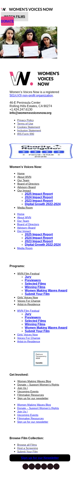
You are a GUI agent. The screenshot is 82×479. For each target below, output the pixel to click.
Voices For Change (28, 300)
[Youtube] (50, 466)
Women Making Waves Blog (34, 381)
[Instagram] (32, 466)
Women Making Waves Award (46, 290)
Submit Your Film (37, 294)
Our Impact (24, 190)
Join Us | (22, 388)
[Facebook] (26, 466)
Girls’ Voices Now (27, 297)
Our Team (23, 180)
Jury (28, 276)
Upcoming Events (28, 391)
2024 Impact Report (39, 197)
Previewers (33, 280)
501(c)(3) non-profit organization (31, 95)
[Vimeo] (44, 466)
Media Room (25, 207)
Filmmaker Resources (30, 394)
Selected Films (35, 283)
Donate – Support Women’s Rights (38, 384)
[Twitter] (38, 466)
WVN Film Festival (28, 273)
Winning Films (35, 287)
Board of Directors (28, 183)
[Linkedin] (56, 466)
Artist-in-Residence (28, 304)
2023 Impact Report (39, 200)
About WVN (24, 176)
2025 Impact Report (39, 193)
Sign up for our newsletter (32, 398)
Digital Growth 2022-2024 (43, 204)
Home (21, 173)
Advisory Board (26, 187)
